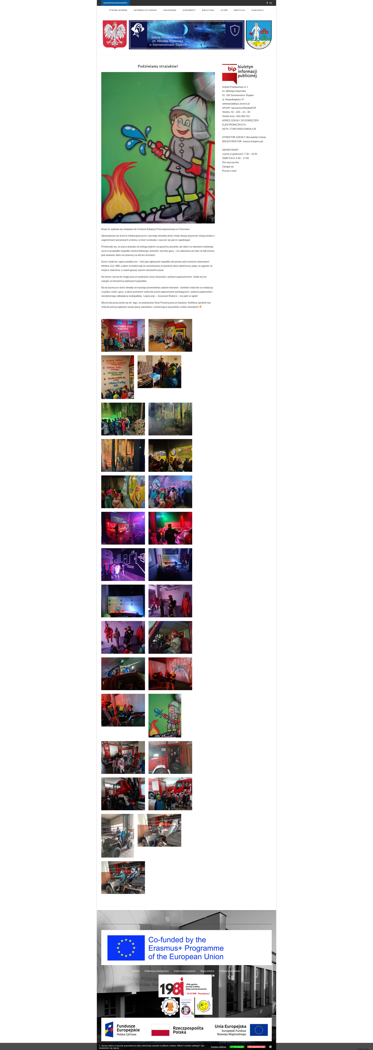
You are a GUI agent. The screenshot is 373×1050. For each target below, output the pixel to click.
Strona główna (118, 10)
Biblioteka (208, 10)
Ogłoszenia (169, 10)
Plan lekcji (257, 10)
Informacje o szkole (145, 10)
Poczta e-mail (229, 171)
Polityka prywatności (229, 971)
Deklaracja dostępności (157, 971)
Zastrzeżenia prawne (185, 971)
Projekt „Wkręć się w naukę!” (141, 3)
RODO (136, 971)
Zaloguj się (228, 166)
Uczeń (224, 10)
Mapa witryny (207, 971)
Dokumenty (189, 10)
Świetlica (239, 10)
